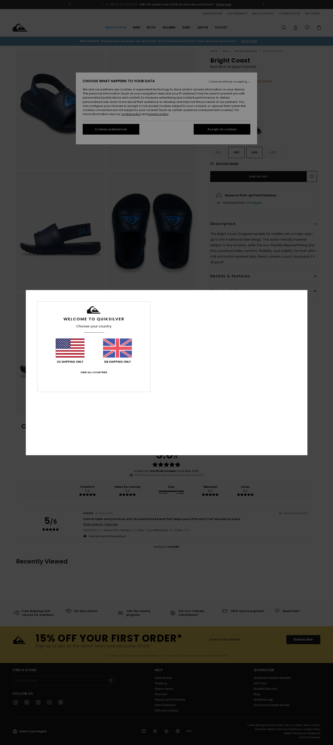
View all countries (93, 372)
